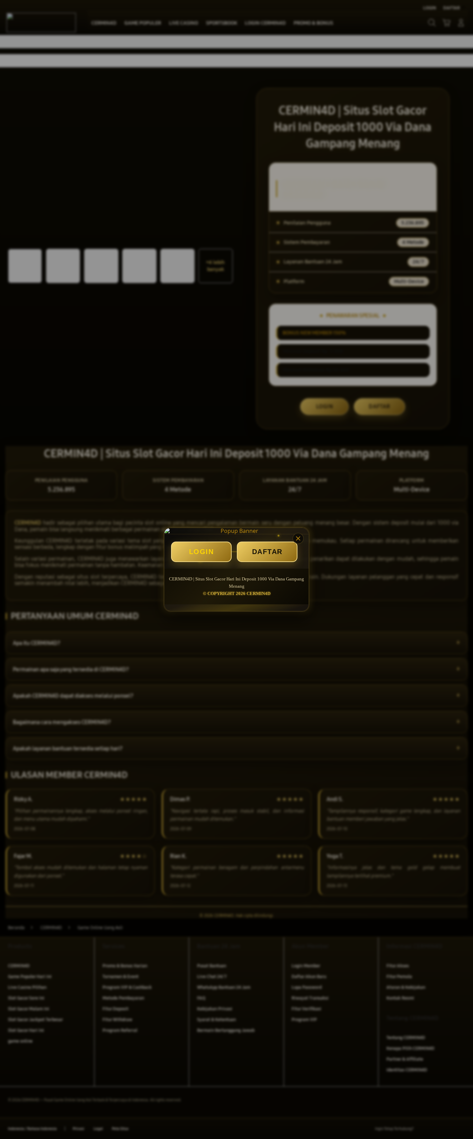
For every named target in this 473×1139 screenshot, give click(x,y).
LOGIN (201, 551)
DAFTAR (267, 551)
